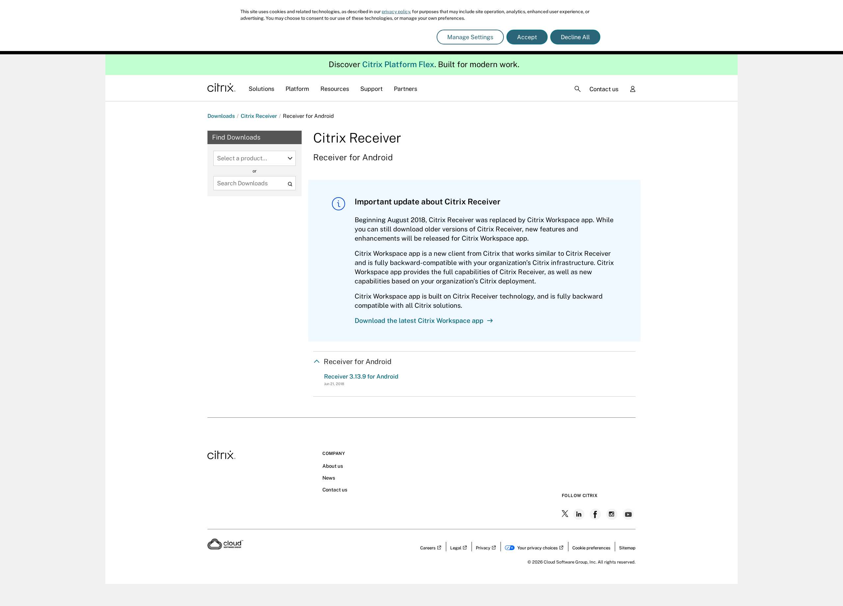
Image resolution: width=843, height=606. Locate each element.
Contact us (603, 89)
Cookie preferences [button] (591, 547)
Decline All (575, 37)
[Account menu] (633, 89)
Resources (334, 88)
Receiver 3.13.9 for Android (361, 376)
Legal (455, 547)
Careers (428, 547)
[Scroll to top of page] (825, 586)
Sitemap (627, 547)
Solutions (261, 88)
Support (371, 88)
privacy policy (396, 11)
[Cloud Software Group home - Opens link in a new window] (225, 547)
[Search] (578, 89)
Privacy (483, 547)
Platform (297, 88)
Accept (527, 37)
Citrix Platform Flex (398, 64)
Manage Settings (470, 37)
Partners (405, 88)
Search (290, 184)
